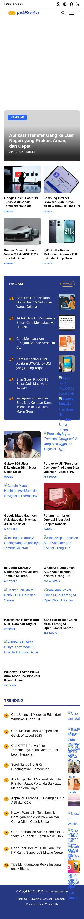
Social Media (52, 581)
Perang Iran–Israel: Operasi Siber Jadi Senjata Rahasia (57, 520)
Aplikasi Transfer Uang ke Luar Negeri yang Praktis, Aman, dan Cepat (41, 141)
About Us (22, 898)
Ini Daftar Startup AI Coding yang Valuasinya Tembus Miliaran (21, 572)
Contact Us (51, 904)
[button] (63, 13)
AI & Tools (50, 477)
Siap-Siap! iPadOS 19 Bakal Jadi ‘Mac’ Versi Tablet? (32, 384)
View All (67, 283)
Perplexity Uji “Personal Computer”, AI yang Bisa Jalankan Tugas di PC (61, 468)
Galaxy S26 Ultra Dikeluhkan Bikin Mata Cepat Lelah (20, 468)
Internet (9, 629)
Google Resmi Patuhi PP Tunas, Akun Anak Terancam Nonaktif (21, 202)
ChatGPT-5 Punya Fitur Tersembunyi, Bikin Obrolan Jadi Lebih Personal (34, 750)
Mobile (30, 152)
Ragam (8, 263)
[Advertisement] (42, 60)
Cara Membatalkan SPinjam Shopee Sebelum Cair (35, 343)
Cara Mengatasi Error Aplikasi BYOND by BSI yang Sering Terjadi (33, 363)
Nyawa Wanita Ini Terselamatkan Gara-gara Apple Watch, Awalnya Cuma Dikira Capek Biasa (35, 817)
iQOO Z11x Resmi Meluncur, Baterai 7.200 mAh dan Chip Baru (60, 254)
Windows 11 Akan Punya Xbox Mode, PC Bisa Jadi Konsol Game (22, 676)
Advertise (35, 898)
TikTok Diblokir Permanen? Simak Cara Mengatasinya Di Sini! (35, 323)
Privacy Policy (34, 904)
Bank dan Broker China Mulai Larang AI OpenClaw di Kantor (60, 624)
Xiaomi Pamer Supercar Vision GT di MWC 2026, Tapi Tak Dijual (21, 254)
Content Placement (54, 898)
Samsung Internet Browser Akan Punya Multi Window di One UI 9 (62, 202)
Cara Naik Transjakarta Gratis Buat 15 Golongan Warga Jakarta (34, 302)
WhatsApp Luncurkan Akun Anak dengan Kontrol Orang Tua (59, 572)
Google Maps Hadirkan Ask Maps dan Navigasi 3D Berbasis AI (20, 520)
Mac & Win (10, 685)
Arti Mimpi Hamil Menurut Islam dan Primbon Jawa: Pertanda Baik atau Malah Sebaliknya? (37, 784)
